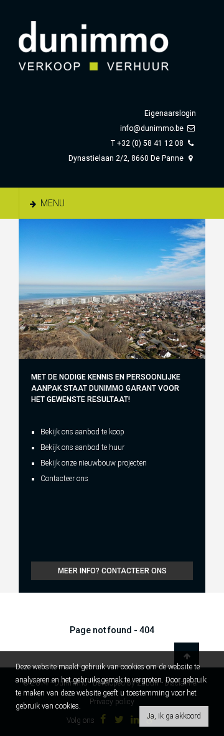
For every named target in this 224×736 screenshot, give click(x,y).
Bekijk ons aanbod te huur (82, 447)
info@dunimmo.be (152, 128)
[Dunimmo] (112, 40)
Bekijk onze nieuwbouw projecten (93, 463)
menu (52, 203)
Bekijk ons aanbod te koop (82, 432)
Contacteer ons (64, 478)
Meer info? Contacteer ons (112, 570)
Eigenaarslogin (170, 113)
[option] (112, 289)
